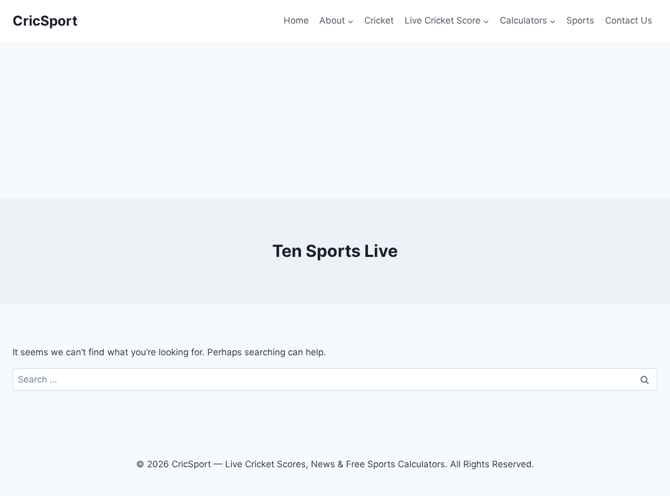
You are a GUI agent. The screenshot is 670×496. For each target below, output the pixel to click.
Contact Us (628, 20)
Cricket (379, 20)
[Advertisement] (335, 120)
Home (296, 20)
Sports (580, 20)
